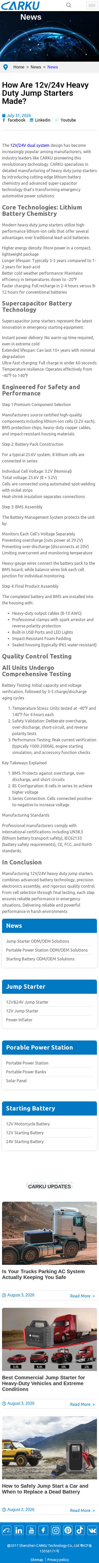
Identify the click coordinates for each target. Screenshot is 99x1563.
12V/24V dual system (30, 145)
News (31, 16)
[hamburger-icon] (92, 5)
